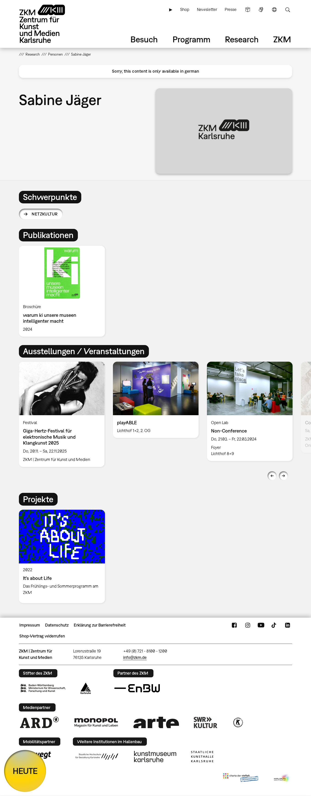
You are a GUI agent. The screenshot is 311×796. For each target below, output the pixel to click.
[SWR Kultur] (205, 722)
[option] (64, 291)
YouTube (260, 625)
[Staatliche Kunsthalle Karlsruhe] (202, 756)
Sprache (274, 9)
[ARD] (39, 722)
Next (283, 475)
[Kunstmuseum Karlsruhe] (155, 756)
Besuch (144, 39)
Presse (231, 9)
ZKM (282, 39)
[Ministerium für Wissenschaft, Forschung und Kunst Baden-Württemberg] (43, 688)
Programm (191, 39)
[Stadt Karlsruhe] (85, 688)
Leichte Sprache (247, 9)
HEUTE (25, 771)
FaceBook (234, 625)
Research (242, 39)
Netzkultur (45, 214)
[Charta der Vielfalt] (240, 778)
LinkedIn (287, 625)
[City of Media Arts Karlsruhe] (282, 778)
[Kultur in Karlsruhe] (237, 722)
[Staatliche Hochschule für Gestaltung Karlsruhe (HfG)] (97, 756)
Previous (272, 475)
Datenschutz (57, 625)
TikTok (274, 625)
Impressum (29, 625)
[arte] (156, 722)
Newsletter (207, 9)
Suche (287, 9)
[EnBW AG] (137, 688)
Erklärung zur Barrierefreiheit (100, 625)
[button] (224, 131)
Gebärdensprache (260, 9)
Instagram (247, 625)
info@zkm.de (135, 657)
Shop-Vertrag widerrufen (42, 636)
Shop (184, 9)
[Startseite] (48, 24)
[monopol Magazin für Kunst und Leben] (96, 722)
